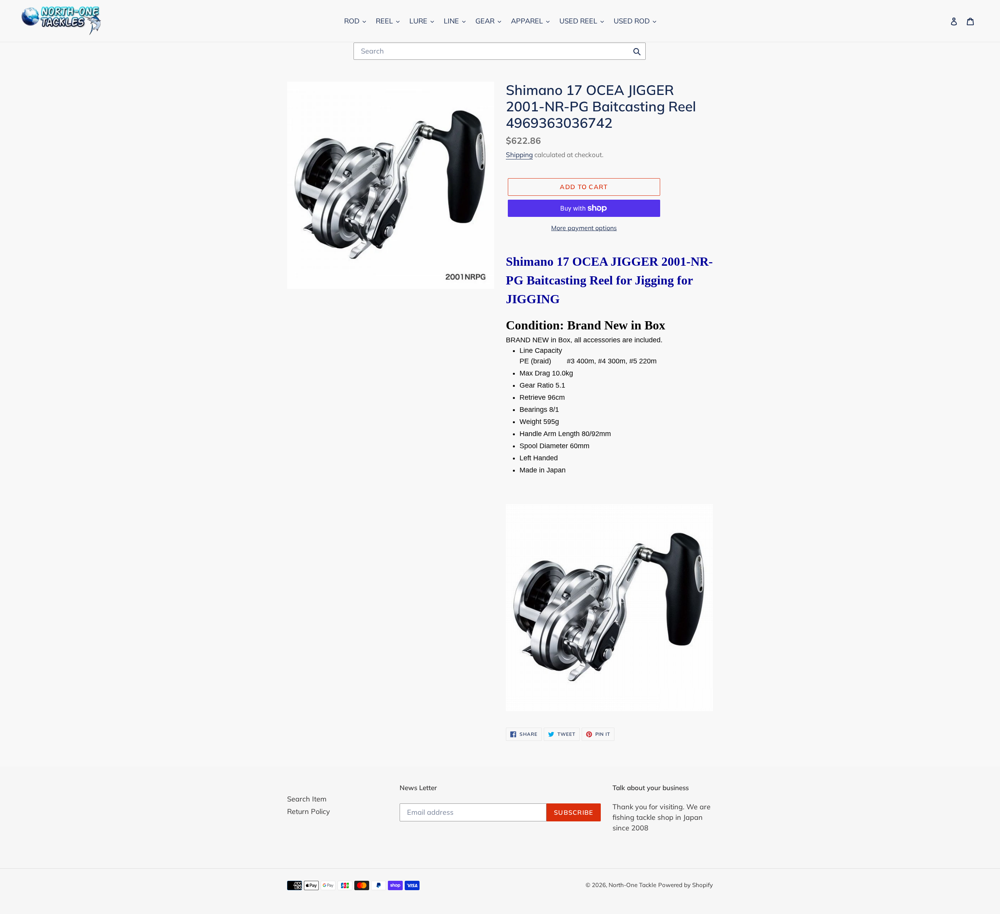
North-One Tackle (632, 885)
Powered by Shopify (685, 885)
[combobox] (500, 51)
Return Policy (308, 811)
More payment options (584, 228)
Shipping (519, 154)
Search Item (307, 798)
